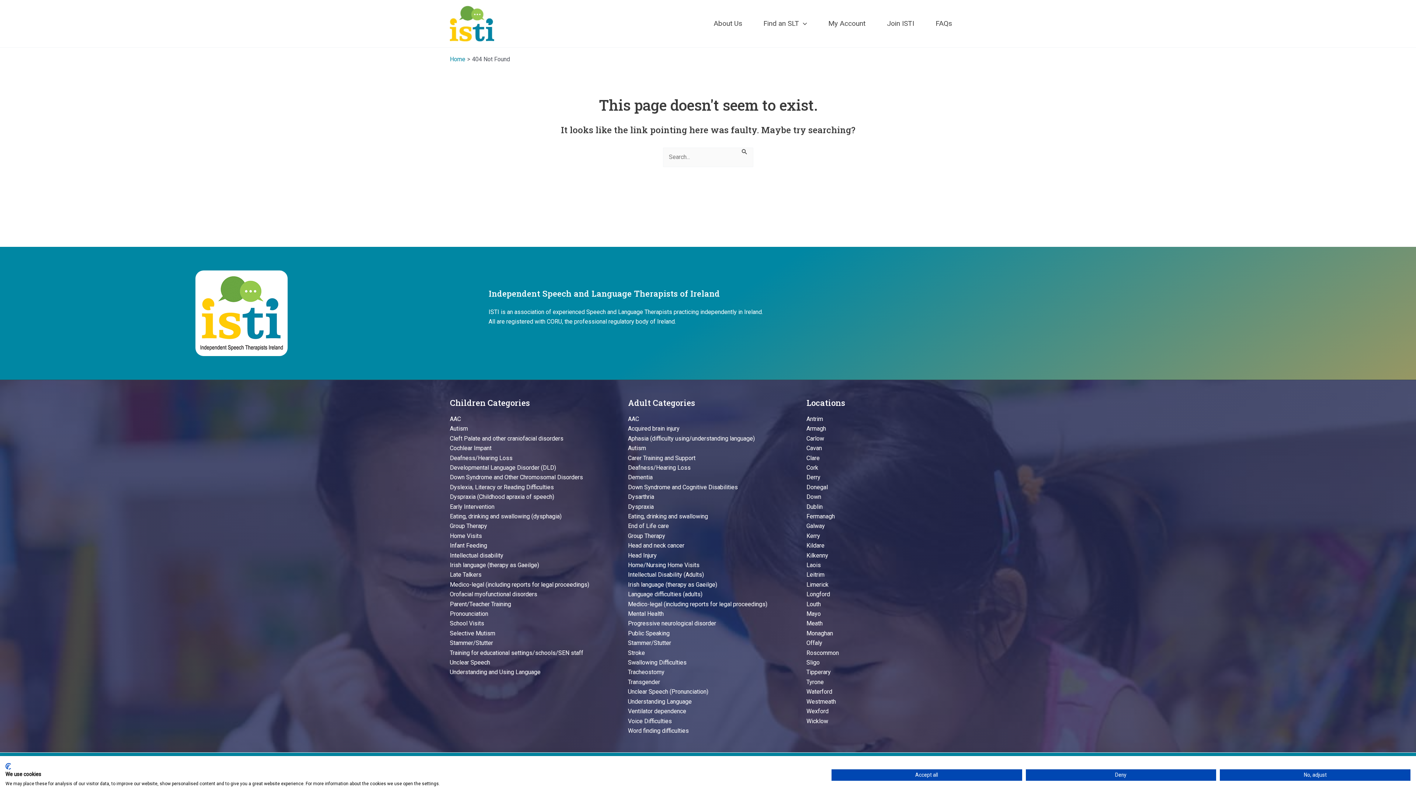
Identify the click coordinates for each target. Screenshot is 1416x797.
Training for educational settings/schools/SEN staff (516, 652)
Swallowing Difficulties (657, 662)
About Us (728, 23)
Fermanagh (820, 516)
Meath (814, 623)
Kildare (815, 545)
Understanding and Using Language (495, 672)
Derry (813, 477)
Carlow (815, 438)
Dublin (814, 506)
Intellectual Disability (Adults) (666, 574)
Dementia (640, 477)
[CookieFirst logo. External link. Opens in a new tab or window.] (8, 766)
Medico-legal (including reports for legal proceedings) (519, 584)
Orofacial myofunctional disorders (493, 594)
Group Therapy (468, 525)
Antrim (814, 418)
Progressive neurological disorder (672, 623)
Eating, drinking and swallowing (668, 516)
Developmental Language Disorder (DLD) (503, 467)
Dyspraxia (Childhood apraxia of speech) (502, 496)
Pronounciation (469, 613)
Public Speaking (649, 633)
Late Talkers (466, 574)
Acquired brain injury (654, 428)
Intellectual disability (476, 555)
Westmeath (821, 701)
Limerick (817, 584)
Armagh (816, 428)
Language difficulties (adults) (665, 594)
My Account (846, 23)
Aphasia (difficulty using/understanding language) (691, 438)
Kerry (813, 535)
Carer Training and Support (661, 458)
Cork (812, 467)
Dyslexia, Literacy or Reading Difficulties (502, 487)
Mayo (813, 613)
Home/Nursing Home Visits (664, 565)
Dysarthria (641, 496)
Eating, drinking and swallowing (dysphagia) (506, 516)
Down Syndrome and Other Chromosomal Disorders (516, 477)
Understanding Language (660, 701)
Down (813, 496)
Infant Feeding (468, 545)
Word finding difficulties (658, 730)
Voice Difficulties (650, 721)
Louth (813, 604)
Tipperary (818, 672)
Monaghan (819, 633)
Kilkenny (817, 555)
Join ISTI (900, 23)
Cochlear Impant (471, 448)
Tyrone (815, 682)
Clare (813, 458)
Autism (459, 428)
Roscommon (822, 652)
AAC (455, 418)
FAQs (944, 23)
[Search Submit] (744, 151)
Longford (818, 594)
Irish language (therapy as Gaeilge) (494, 565)
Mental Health (646, 613)
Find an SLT (781, 23)
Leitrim (815, 574)
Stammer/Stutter (471, 642)
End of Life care (648, 525)
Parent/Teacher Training (480, 604)
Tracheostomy (646, 672)
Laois (813, 565)
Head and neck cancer (656, 545)
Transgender (644, 682)
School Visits (467, 623)
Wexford (817, 711)
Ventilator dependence (657, 711)
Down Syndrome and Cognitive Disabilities (683, 487)
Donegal (817, 487)
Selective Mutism (472, 633)
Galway (815, 525)
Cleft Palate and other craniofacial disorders (506, 438)
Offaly (814, 642)
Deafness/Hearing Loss (481, 458)
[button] (803, 23)
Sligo (813, 662)
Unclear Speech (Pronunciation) (668, 691)
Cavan (814, 448)
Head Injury (642, 555)
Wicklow (817, 721)
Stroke (636, 652)
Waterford (819, 691)
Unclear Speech (470, 662)
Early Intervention (472, 506)
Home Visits (466, 535)
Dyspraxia (641, 506)
